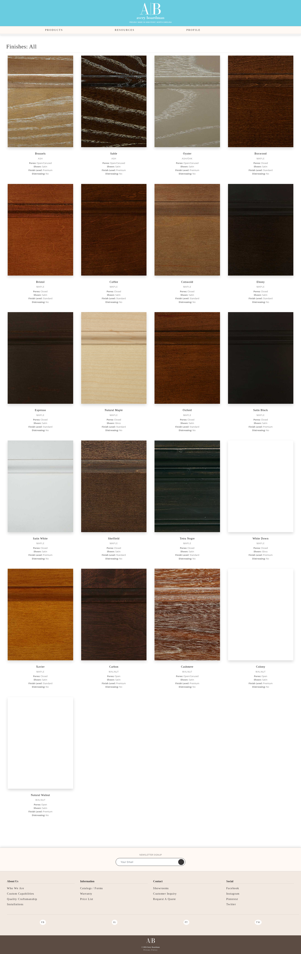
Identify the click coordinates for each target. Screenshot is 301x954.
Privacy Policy (150, 950)
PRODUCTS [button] (54, 30)
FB (42, 922)
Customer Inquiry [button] (165, 893)
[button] (254, 30)
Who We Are (15, 888)
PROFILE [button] (193, 30)
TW (258, 922)
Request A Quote (164, 899)
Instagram (233, 893)
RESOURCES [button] (124, 30)
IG (114, 922)
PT (186, 922)
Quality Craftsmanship (22, 899)
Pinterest (232, 899)
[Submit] (181, 862)
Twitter (231, 904)
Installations (15, 904)
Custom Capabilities (20, 893)
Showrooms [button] (161, 888)
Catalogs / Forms (91, 888)
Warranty (86, 893)
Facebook (232, 888)
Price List (86, 899)
